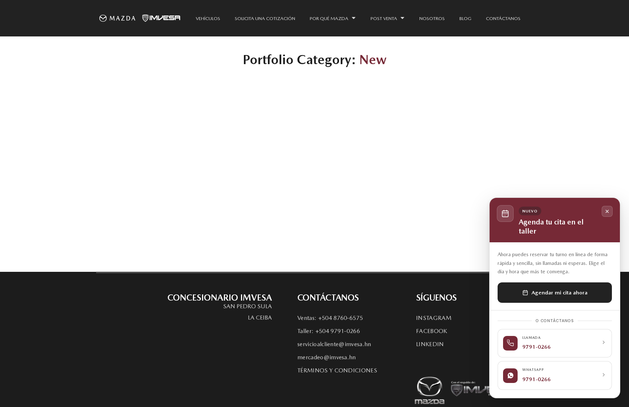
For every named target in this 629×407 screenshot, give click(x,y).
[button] (247, 306)
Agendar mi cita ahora (559, 292)
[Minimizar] (607, 211)
